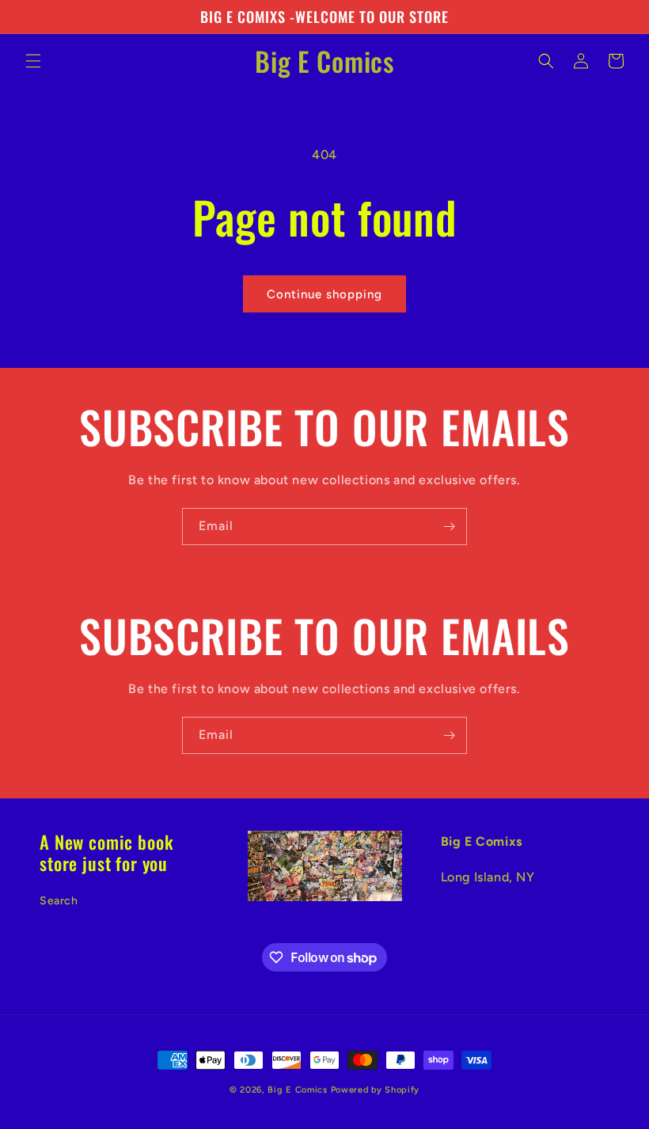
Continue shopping (324, 294)
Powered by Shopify (375, 1090)
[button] (33, 61)
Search (59, 900)
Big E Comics (297, 1090)
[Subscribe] (448, 526)
